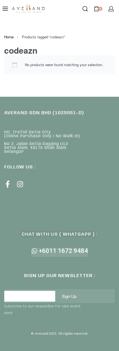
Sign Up (69, 296)
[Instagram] (20, 184)
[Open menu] (5, 8)
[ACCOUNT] (111, 9)
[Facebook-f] (7, 184)
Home (9, 36)
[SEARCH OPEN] (85, 9)
